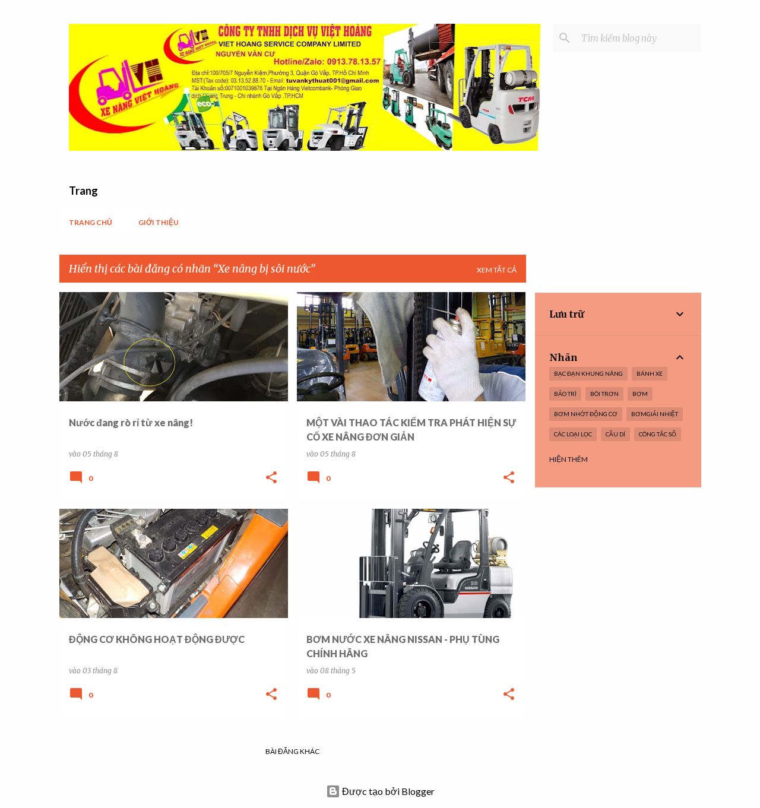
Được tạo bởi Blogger (387, 791)
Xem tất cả (497, 269)
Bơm (640, 393)
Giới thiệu (158, 222)
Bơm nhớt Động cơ (586, 413)
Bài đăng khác (292, 751)
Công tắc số (657, 434)
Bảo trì (565, 393)
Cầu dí (615, 434)
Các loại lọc (573, 434)
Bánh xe (649, 373)
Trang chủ (90, 222)
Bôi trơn (604, 393)
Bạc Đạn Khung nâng (588, 373)
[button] (271, 478)
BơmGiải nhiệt (654, 413)
